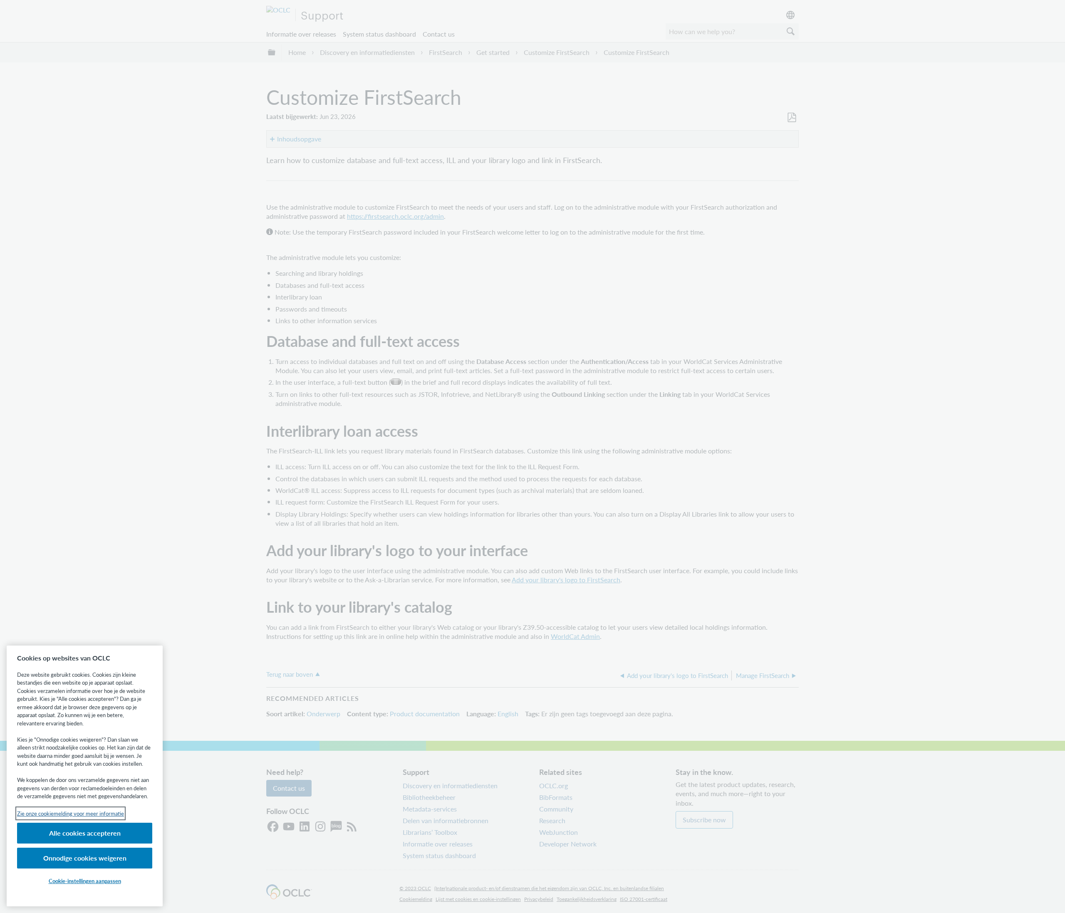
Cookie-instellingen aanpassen (85, 881)
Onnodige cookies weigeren (84, 858)
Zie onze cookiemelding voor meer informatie (70, 813)
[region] (85, 776)
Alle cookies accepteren (85, 833)
